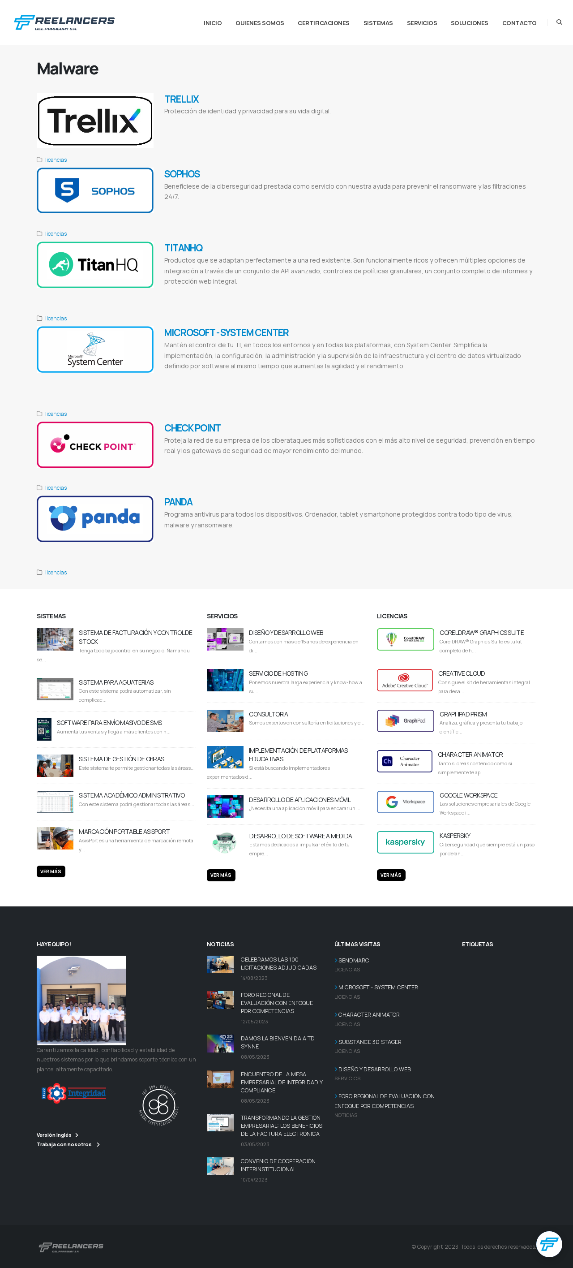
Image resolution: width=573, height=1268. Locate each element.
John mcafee (244, 122)
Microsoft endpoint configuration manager (463, 377)
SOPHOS (182, 174)
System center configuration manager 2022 (364, 377)
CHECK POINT (192, 428)
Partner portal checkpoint (317, 462)
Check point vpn (385, 462)
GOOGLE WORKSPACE (468, 795)
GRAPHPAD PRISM (463, 714)
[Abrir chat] (549, 1244)
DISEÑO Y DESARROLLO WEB (286, 632)
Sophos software (325, 208)
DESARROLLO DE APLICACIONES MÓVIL (300, 799)
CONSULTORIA (268, 714)
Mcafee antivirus (321, 122)
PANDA (178, 502)
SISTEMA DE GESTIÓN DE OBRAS (121, 759)
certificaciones (324, 23)
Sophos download (275, 208)
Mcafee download (200, 122)
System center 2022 (413, 377)
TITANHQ (183, 248)
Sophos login (174, 208)
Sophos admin (351, 208)
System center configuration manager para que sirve (219, 388)
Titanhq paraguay (207, 292)
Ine (377, 122)
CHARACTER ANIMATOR (470, 754)
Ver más (50, 871)
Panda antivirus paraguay (184, 546)
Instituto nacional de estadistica (408, 122)
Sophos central (199, 208)
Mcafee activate (267, 122)
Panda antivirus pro (378, 536)
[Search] (559, 22)
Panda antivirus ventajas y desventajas (426, 536)
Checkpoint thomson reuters (421, 462)
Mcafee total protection (354, 122)
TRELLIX (181, 99)
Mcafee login (174, 122)
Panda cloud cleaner (510, 536)
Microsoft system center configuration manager (201, 377)
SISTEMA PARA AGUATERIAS (116, 682)
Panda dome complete (476, 536)
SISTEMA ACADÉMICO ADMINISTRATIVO (131, 795)
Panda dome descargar (226, 536)
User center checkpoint (211, 462)
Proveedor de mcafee (452, 122)
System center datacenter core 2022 (289, 388)
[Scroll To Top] (557, 1258)
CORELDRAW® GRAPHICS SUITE (482, 632)
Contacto (519, 23)
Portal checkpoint (178, 462)
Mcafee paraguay (483, 122)
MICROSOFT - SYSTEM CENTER (226, 332)
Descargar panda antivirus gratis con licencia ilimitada (316, 536)
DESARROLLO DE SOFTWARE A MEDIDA (300, 836)
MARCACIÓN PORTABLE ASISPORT (124, 831)
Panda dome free (258, 536)
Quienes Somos (259, 23)
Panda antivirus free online (185, 536)
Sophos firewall (225, 208)
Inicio (213, 23)
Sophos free (300, 208)
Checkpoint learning (280, 462)
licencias (56, 160)
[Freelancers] (64, 20)
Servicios (422, 23)
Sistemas (378, 23)
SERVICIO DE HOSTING (278, 673)
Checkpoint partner (246, 462)
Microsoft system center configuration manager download (284, 377)
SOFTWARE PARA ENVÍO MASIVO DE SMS (109, 722)
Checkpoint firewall (355, 462)
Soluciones (469, 23)
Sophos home (249, 208)
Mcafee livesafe (294, 122)
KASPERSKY (455, 835)
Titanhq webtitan (178, 292)
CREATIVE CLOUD (461, 673)
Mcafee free (224, 122)
